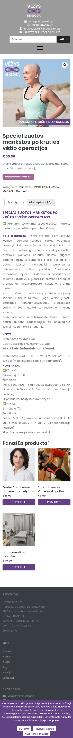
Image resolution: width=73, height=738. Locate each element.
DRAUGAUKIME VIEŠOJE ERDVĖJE (42, 28)
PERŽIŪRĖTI (19, 502)
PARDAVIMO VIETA (18, 176)
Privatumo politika (44, 729)
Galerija (7, 672)
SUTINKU (24, 729)
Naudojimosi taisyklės (36, 734)
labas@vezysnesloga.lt (42, 21)
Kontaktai (8, 677)
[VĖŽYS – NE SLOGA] (34, 11)
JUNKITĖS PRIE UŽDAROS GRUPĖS (42, 32)
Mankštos (25, 187)
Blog (5, 667)
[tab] (15, 202)
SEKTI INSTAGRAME (42, 25)
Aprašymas (15, 202)
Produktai (8, 656)
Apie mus (8, 651)
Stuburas (21, 191)
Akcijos (7, 662)
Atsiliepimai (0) (40, 202)
